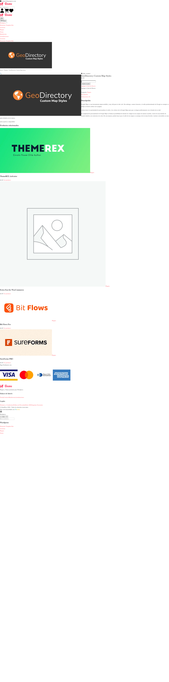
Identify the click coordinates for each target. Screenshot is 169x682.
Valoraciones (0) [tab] (85, 97)
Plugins (2, 29)
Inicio (1, 70)
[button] (1, 73)
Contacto (6, 397)
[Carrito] (7, 12)
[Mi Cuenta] (2, 12)
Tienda (2, 397)
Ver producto (7, 180)
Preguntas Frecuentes (37, 405)
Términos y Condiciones (6, 405)
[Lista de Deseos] (11, 12)
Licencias (2, 27)
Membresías (3, 34)
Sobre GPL (28, 405)
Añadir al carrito (86, 84)
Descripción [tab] (84, 94)
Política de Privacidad (19, 405)
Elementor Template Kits (7, 25)
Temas (2, 32)
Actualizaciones (4, 36)
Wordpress (3, 23)
